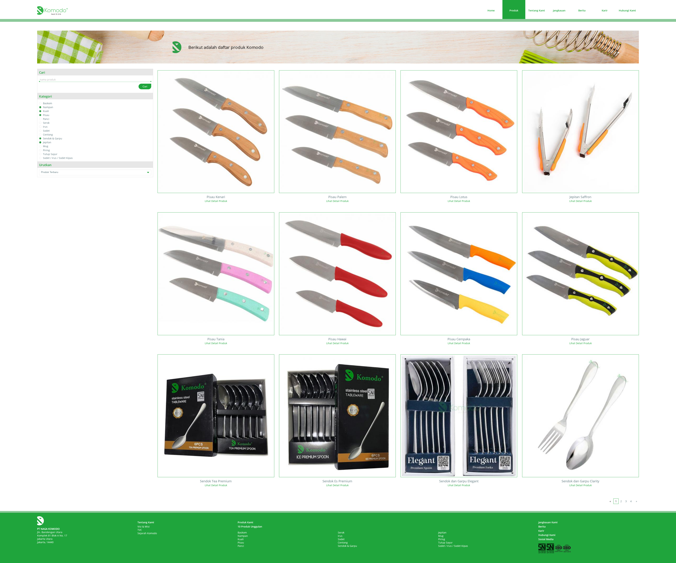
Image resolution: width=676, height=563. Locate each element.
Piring (46, 150)
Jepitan (47, 142)
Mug (45, 146)
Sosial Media (545, 539)
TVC (139, 530)
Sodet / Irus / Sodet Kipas (58, 158)
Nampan (48, 107)
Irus (45, 126)
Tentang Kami (536, 10)
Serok (46, 122)
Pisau (46, 115)
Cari (145, 86)
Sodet (46, 130)
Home (491, 10)
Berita (582, 10)
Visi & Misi (143, 526)
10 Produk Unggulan (250, 526)
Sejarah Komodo (147, 533)
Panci (46, 119)
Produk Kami (245, 522)
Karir (605, 10)
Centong (48, 134)
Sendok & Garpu (52, 138)
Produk (513, 10)
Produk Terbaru (49, 172)
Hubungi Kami (627, 10)
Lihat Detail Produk (216, 201)
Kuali (46, 111)
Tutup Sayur (50, 154)
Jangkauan (559, 10)
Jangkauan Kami (548, 522)
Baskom (47, 103)
